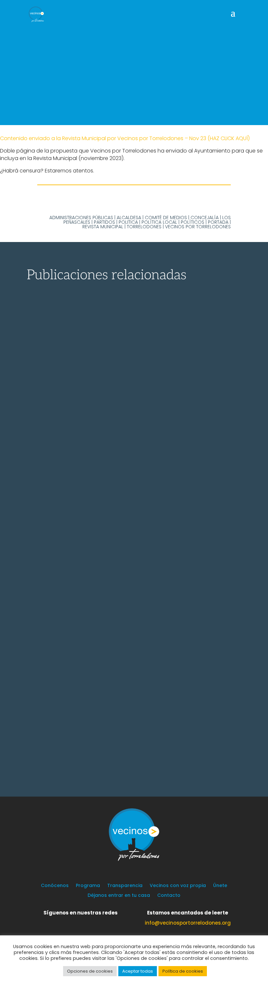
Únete (220, 886)
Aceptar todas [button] (137, 971)
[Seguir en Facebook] (76, 922)
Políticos (192, 222)
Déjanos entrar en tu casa (119, 895)
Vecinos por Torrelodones (198, 226)
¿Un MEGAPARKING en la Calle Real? (115, 569)
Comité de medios (166, 217)
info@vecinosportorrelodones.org (188, 922)
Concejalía (205, 217)
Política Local (159, 222)
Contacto (168, 895)
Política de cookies (182, 971)
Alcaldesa (129, 217)
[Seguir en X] (63, 922)
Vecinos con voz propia (178, 886)
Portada (218, 222)
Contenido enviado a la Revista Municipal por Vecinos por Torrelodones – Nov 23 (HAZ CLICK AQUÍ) (125, 138)
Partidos (104, 222)
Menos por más (71, 737)
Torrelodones (144, 226)
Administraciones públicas (81, 217)
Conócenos (55, 886)
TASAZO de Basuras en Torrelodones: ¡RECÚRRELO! (118, 417)
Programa (88, 886)
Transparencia (124, 886)
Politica (128, 222)
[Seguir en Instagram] (89, 922)
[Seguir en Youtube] (102, 922)
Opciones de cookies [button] (90, 971)
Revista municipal (102, 226)
